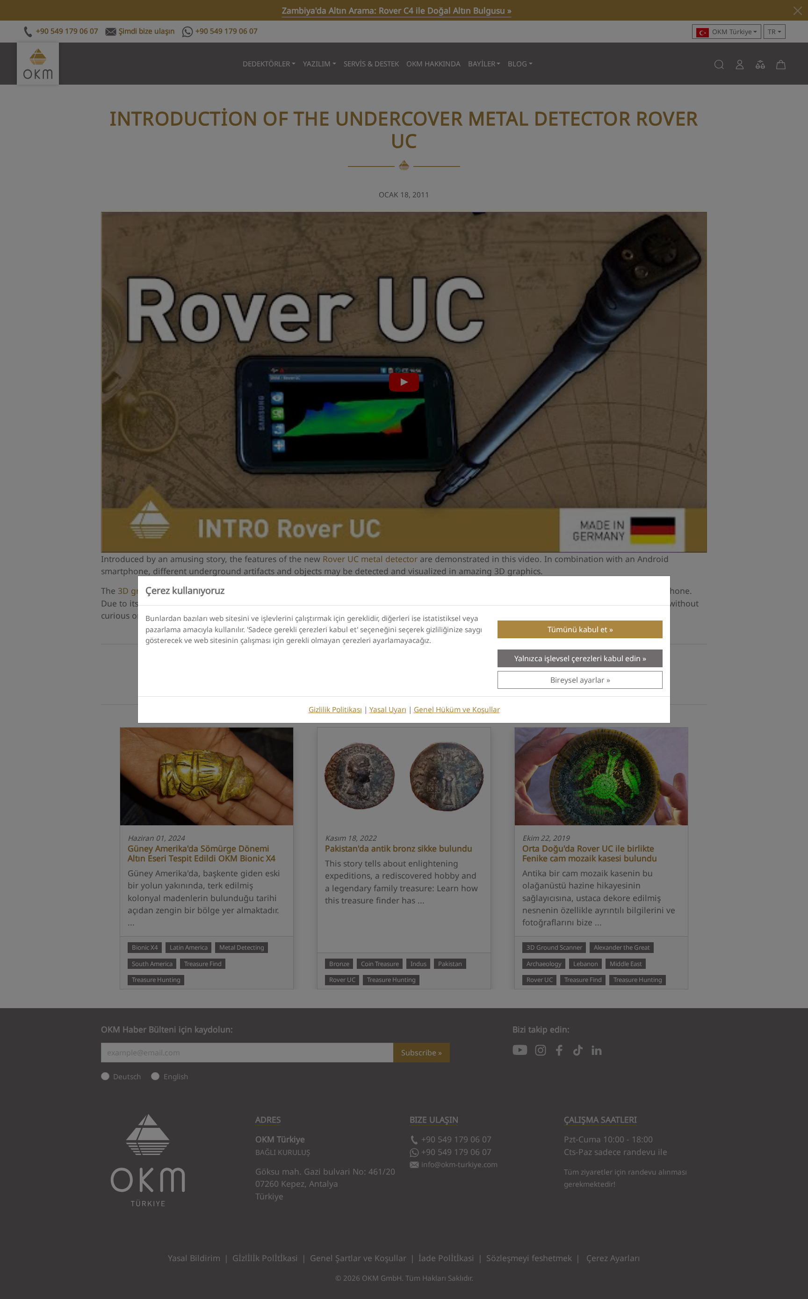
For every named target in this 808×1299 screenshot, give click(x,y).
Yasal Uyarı (387, 709)
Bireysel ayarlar (577, 680)
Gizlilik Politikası (335, 709)
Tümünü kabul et (577, 629)
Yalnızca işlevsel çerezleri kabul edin (577, 658)
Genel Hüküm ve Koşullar (457, 709)
